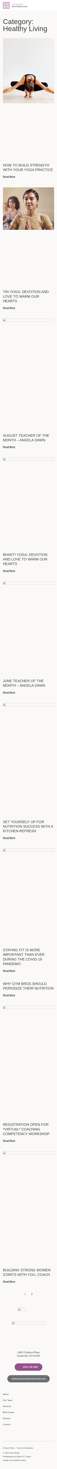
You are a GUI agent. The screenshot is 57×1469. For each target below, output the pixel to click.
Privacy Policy (9, 1448)
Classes (6, 1418)
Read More (9, 176)
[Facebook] (5, 1432)
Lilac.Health (15, 1453)
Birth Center (8, 1412)
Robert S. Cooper (24, 1457)
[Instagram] (14, 1432)
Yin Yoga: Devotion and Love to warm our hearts (26, 296)
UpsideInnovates (19, 1460)
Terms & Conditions (25, 1448)
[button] (51, 5)
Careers (7, 1424)
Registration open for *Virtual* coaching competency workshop (26, 1129)
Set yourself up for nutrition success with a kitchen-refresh (28, 826)
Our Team (7, 1400)
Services (7, 1406)
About (5, 1394)
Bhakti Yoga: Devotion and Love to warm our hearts (25, 559)
